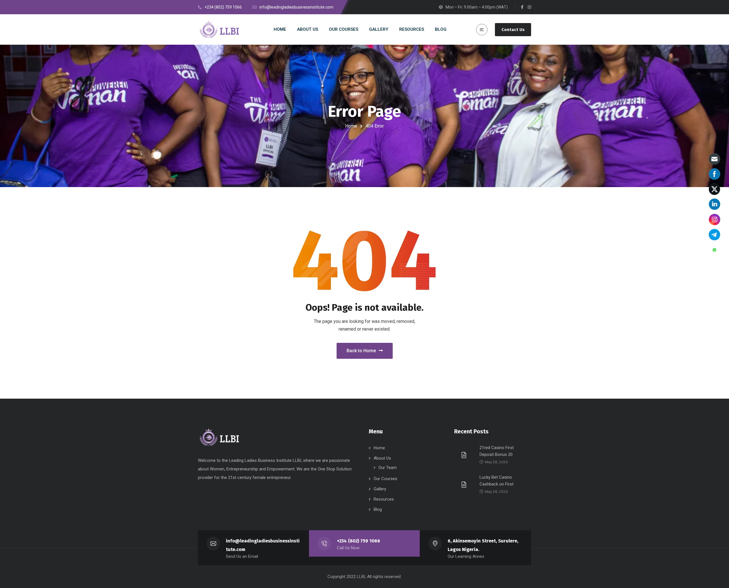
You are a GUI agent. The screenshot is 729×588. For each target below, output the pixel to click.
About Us (382, 458)
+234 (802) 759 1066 (358, 541)
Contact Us (513, 29)
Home (351, 126)
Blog (378, 509)
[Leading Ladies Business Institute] (220, 30)
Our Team (387, 467)
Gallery (380, 488)
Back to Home (361, 350)
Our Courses (385, 478)
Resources (384, 499)
